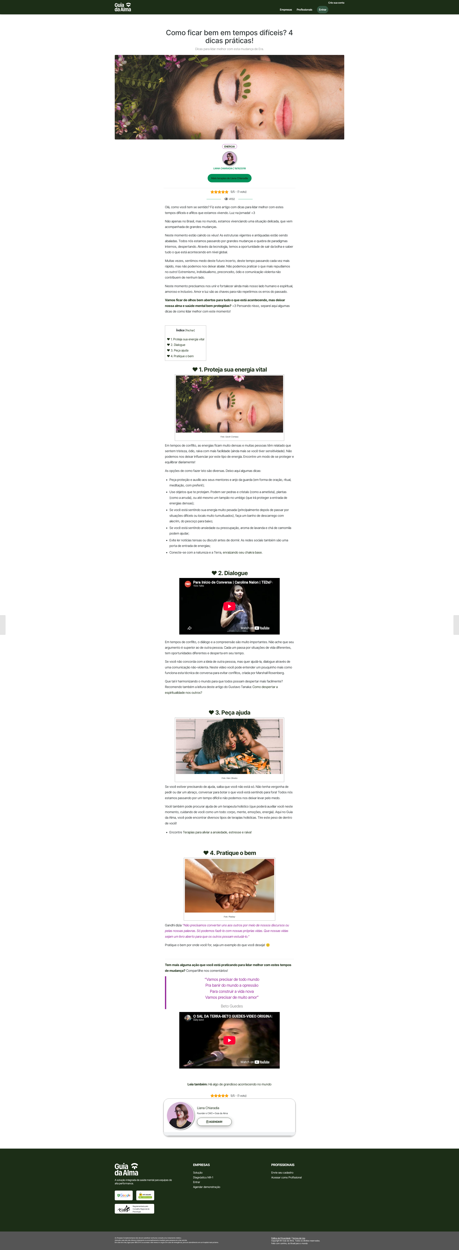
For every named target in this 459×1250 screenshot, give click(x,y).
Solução (197, 1172)
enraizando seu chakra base (242, 552)
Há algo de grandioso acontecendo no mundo (239, 1084)
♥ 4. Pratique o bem (180, 356)
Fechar (190, 330)
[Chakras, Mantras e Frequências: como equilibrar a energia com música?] (3, 625)
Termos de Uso (298, 1238)
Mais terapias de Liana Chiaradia (229, 178)
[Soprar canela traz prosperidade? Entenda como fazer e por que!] (456, 625)
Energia (229, 146)
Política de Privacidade (280, 1238)
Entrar (196, 1182)
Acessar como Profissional (286, 1177)
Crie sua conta (336, 2)
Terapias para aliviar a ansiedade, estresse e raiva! (217, 832)
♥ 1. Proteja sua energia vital (185, 339)
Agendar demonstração (206, 1187)
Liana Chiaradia (208, 1108)
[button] (214, 1122)
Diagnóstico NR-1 (203, 1177)
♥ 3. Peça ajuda (177, 350)
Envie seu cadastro (282, 1172)
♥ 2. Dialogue (176, 345)
